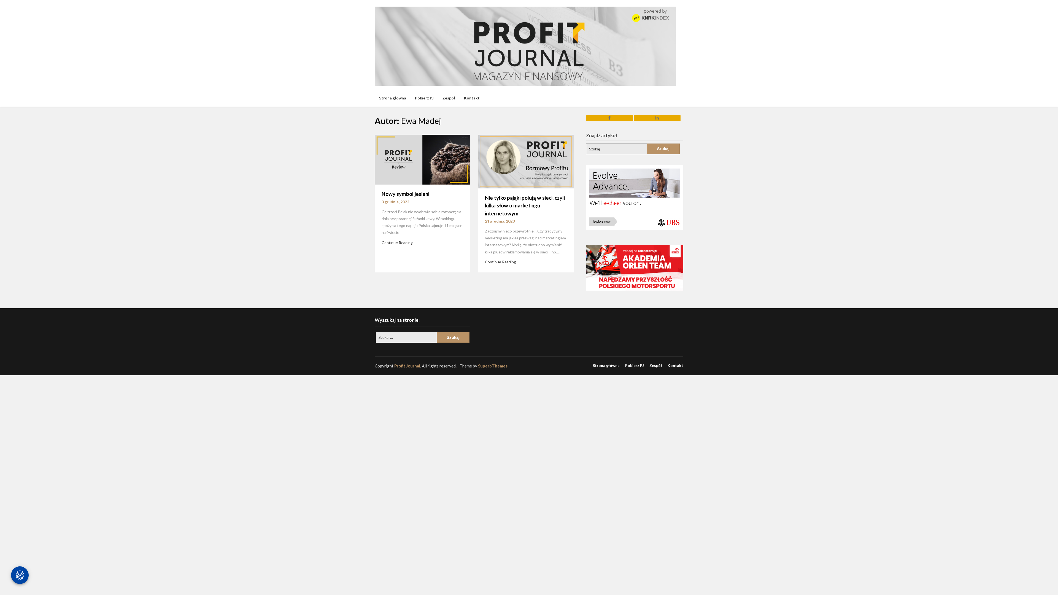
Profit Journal (407, 365)
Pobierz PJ (424, 98)
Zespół (448, 98)
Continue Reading (397, 242)
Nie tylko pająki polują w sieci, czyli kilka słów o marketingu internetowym (525, 205)
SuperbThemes (493, 365)
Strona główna (392, 98)
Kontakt (472, 98)
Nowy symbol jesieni (405, 194)
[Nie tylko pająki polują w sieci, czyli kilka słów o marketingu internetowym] (525, 160)
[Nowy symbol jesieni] (422, 158)
